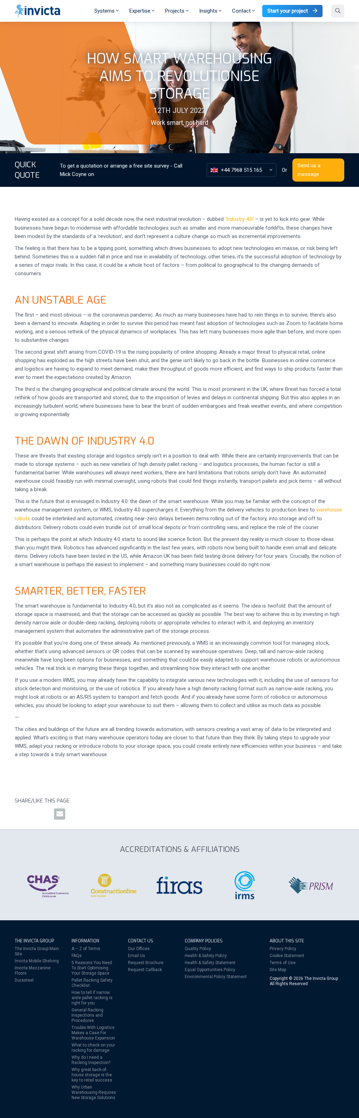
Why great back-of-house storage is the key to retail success (92, 1075)
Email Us (136, 955)
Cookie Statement (287, 955)
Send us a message (309, 169)
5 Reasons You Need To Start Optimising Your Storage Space (92, 968)
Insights (209, 11)
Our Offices (139, 948)
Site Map (278, 969)
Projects (175, 11)
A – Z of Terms (86, 948)
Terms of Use (283, 962)
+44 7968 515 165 (241, 170)
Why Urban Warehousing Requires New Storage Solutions (94, 1092)
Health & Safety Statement (210, 962)
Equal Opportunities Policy (210, 969)
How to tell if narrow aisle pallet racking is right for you (92, 997)
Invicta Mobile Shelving (37, 960)
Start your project (288, 11)
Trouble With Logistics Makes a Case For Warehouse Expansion (93, 1033)
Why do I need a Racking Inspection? (91, 1060)
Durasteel (24, 980)
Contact (242, 11)
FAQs (77, 955)
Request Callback (145, 969)
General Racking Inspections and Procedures (87, 1015)
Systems (105, 11)
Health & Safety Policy (206, 955)
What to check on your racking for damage (93, 1048)
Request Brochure (145, 962)
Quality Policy (198, 948)
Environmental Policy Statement (216, 976)
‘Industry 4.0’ (239, 219)
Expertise (140, 11)
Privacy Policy (283, 948)
